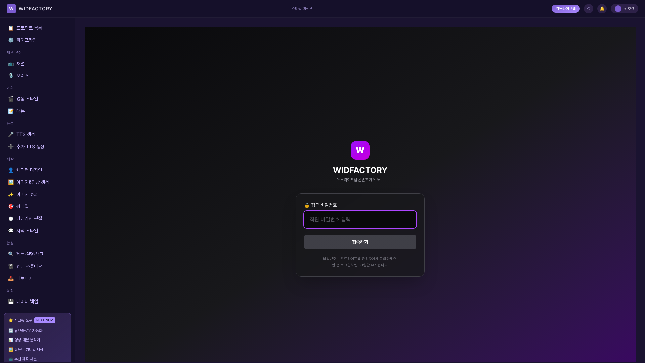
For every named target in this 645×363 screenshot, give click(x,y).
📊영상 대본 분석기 (24, 339)
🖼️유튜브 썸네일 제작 (25, 349)
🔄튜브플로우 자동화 (25, 330)
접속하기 (360, 242)
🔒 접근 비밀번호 (320, 205)
